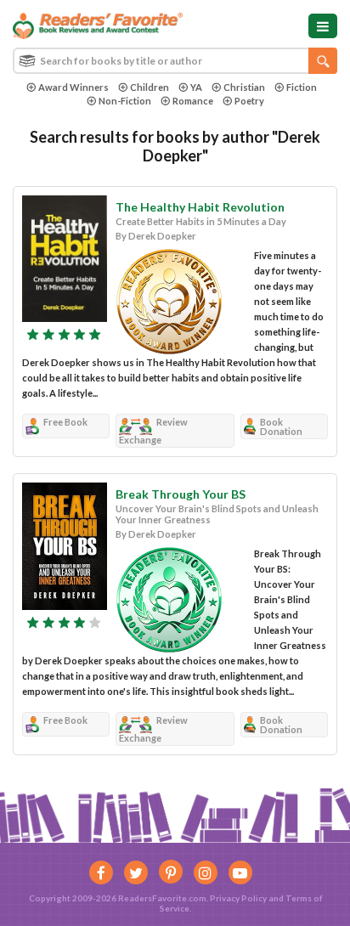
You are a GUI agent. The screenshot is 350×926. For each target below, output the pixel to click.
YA (196, 87)
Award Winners (73, 87)
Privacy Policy (238, 898)
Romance (192, 100)
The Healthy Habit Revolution (200, 207)
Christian (244, 87)
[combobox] (175, 60)
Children (149, 87)
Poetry (249, 100)
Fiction (301, 87)
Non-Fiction (125, 100)
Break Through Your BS (181, 494)
